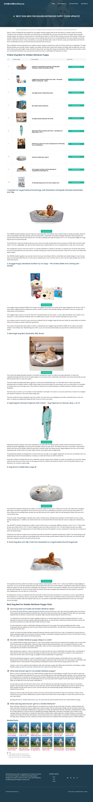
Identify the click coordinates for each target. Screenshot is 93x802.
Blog (54, 779)
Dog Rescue (84, 3)
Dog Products (62, 3)
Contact (54, 781)
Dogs (10, 752)
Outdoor (23, 754)
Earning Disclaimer (79, 791)
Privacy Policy (71, 791)
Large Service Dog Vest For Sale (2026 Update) (19, 755)
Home (53, 3)
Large (10, 754)
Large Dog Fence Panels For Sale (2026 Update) (20, 757)
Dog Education (73, 3)
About (54, 777)
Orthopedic (18, 754)
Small (27, 754)
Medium (13, 754)
